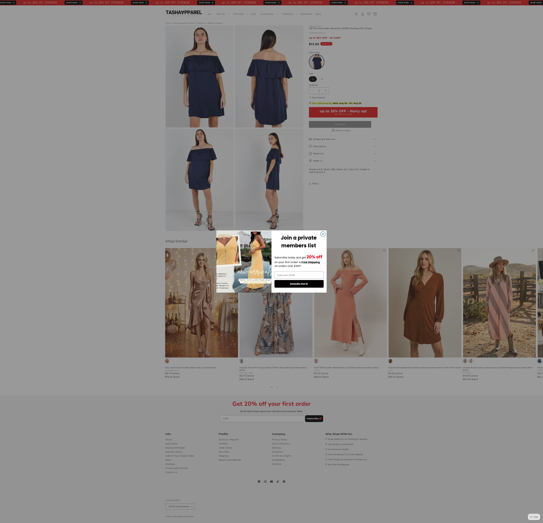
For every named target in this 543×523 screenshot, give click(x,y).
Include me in (299, 284)
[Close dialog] (323, 234)
